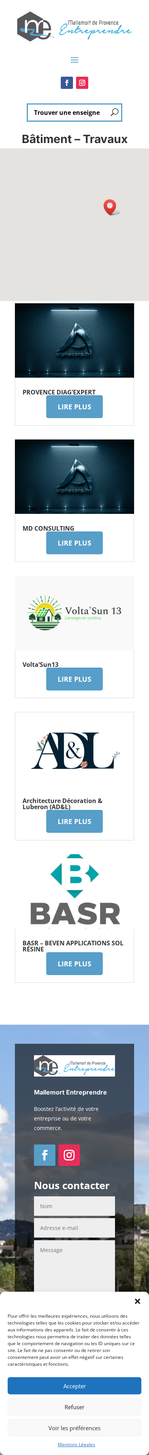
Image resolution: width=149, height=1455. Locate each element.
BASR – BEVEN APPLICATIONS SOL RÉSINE (73, 946)
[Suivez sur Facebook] (67, 83)
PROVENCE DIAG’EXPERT (59, 392)
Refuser (74, 1407)
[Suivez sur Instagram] (82, 83)
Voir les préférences (74, 1428)
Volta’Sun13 (40, 664)
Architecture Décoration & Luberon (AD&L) (62, 804)
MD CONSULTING (48, 528)
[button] (137, 1301)
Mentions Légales (76, 1444)
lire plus (74, 406)
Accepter (74, 1386)
